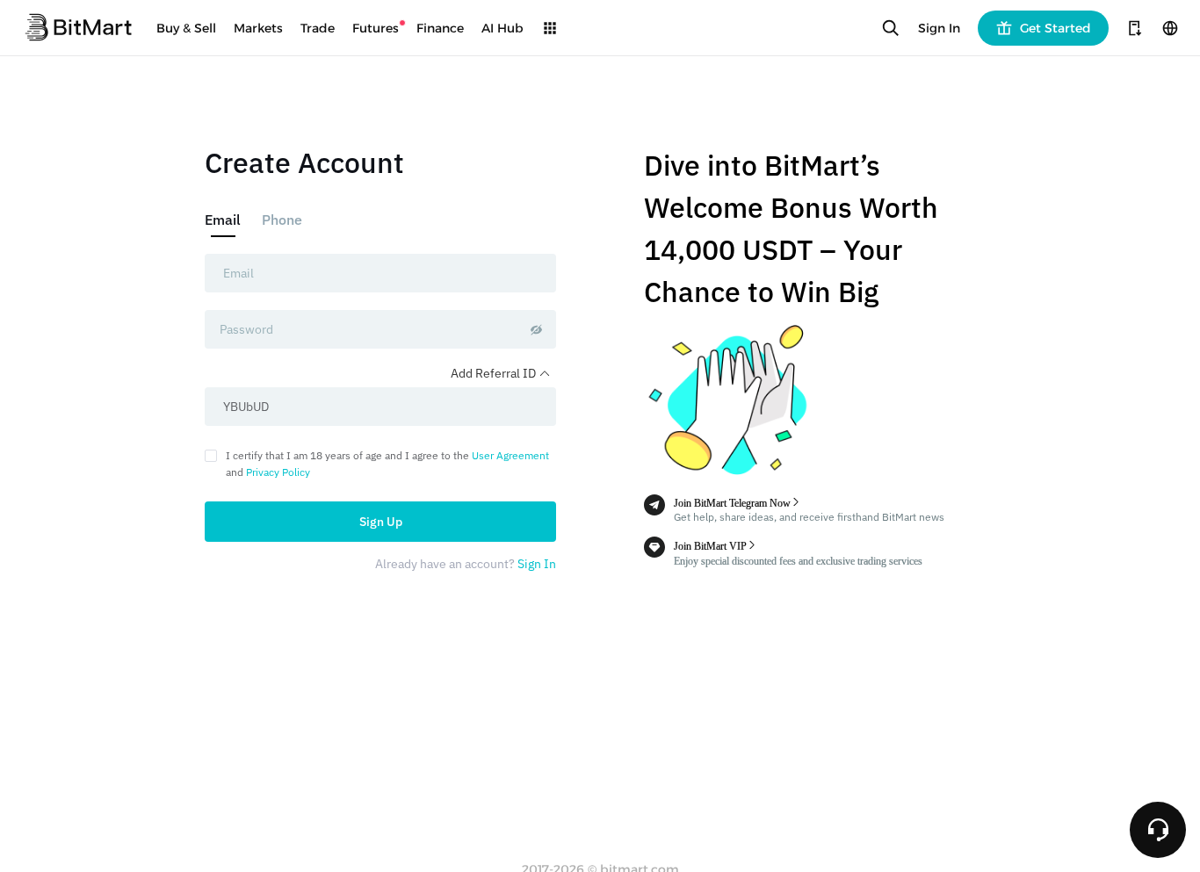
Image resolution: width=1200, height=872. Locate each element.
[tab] (228, 219)
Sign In (939, 28)
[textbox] (380, 273)
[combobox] (380, 273)
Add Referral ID (495, 373)
